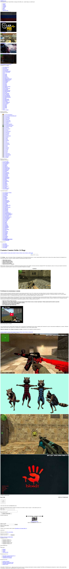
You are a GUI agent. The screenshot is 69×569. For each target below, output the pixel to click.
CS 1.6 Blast (5, 165)
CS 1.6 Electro (5, 194)
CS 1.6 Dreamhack (6, 178)
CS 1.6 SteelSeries (6, 181)
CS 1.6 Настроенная (6, 91)
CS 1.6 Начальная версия (7, 78)
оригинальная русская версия (5, 64)
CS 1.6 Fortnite (5, 193)
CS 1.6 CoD (5, 221)
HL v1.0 (4, 9)
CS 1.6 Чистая (5, 87)
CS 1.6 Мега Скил (6, 187)
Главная (4, 3)
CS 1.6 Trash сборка (6, 168)
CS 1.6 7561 (5, 73)
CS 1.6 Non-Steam (6, 93)
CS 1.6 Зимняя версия (7, 212)
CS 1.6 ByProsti (6, 142)
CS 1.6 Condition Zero (6, 205)
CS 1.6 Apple (5, 82)
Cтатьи (4, 551)
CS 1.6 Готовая (5, 89)
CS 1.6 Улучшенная (6, 95)
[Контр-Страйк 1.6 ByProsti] (34, 453)
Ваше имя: (2, 508)
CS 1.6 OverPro (5, 175)
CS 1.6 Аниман (6, 133)
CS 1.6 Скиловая (6, 172)
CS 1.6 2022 (5, 106)
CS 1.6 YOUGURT (7, 120)
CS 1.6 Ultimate (5, 225)
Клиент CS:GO (5, 564)
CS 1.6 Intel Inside (6, 99)
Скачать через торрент (12, 252)
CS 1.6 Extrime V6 (6, 173)
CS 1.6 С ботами (6, 69)
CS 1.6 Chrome (5, 231)
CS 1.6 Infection (5, 163)
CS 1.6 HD (4, 98)
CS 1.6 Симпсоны (6, 218)
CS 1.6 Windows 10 (6, 80)
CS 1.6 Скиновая (6, 215)
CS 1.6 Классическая (6, 90)
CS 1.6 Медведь (6, 132)
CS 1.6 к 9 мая (5, 195)
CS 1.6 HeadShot (6, 226)
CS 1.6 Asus (5, 185)
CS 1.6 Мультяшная (6, 217)
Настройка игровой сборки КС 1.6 (9, 555)
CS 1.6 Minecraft (5, 227)
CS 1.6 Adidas (5, 233)
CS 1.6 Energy (5, 238)
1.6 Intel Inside (2, 43)
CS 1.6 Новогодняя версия (7, 213)
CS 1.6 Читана (6, 127)
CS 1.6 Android (5, 81)
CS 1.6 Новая (5, 101)
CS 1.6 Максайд (6, 119)
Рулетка (4, 550)
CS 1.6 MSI (5, 182)
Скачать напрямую (3, 252)
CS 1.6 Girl (5, 230)
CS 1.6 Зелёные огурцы (8, 126)
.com (3, 0)
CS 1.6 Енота (6, 129)
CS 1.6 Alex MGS (7, 118)
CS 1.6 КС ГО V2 (6, 77)
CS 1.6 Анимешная (6, 201)
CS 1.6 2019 (5, 84)
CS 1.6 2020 (5, 74)
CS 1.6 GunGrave (7, 144)
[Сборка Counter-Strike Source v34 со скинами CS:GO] (34, 373)
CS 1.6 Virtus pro (6, 245)
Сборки (4, 4)
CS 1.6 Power (5, 223)
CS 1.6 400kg (6, 157)
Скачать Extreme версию (4, 53)
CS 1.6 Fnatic (5, 246)
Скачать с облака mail (29, 252)
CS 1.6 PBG (5, 222)
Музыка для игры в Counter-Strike (6, 536)
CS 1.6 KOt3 (6, 139)
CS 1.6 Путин (5, 220)
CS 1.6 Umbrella (5, 202)
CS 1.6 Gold (5, 235)
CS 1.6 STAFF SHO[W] (8, 124)
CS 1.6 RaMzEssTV (7, 121)
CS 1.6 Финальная (6, 100)
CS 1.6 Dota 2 (5, 197)
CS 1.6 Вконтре (5, 209)
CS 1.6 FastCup (5, 174)
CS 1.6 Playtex (5, 232)
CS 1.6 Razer (5, 183)
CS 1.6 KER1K (6, 140)
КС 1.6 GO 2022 (10, 532)
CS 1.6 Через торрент (6, 86)
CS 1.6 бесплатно (6, 67)
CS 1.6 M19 (5, 247)
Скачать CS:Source (6, 561)
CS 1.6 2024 (5, 68)
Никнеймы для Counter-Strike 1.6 (21, 528)
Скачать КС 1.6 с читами (7, 557)
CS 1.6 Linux (5, 164)
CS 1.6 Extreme (5, 236)
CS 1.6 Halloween (6, 200)
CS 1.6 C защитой (6, 94)
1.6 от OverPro (3, 32)
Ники (4, 8)
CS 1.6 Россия (5, 166)
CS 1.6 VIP (5, 199)
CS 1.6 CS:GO (5, 76)
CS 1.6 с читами (5, 109)
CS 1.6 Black (5, 234)
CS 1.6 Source (5, 224)
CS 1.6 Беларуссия (6, 167)
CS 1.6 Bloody (5, 184)
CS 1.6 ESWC (5, 180)
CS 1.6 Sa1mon (6, 147)
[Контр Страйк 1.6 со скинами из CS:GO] (34, 494)
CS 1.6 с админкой (6, 162)
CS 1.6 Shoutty (6, 122)
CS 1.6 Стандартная (6, 88)
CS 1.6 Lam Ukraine (7, 135)
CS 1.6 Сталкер (5, 219)
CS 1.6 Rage (5, 171)
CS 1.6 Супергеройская (7, 214)
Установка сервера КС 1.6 (7, 556)
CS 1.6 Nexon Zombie (6, 207)
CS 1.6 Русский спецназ (7, 216)
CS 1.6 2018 (5, 75)
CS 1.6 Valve (5, 85)
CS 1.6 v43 (4, 83)
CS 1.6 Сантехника (7, 131)
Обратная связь (5, 10)
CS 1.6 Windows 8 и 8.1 (7, 79)
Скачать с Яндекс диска (20, 252)
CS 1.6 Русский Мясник (8, 114)
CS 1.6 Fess (6, 146)
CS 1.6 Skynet (5, 204)
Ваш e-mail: (2, 509)
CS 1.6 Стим (5, 92)
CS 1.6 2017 (5, 104)
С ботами (4, 5)
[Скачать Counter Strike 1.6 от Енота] (34, 413)
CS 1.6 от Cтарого (7, 128)
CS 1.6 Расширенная (6, 96)
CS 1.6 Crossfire (5, 188)
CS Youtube (5, 196)
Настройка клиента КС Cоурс (8, 562)
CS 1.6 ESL (5, 179)
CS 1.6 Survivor (5, 208)
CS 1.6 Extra (5, 203)
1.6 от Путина (3, 21)
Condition (4, 6)
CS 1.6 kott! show (7, 153)
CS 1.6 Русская (5, 70)
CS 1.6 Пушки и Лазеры (7, 192)
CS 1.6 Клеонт (6, 134)
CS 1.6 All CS (5, 228)
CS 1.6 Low (6, 145)
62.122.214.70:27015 (34, 521)
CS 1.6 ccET (6, 150)
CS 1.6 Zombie (5, 206)
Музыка (4, 549)
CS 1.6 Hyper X (5, 176)
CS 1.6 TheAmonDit (7, 154)
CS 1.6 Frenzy (6, 148)
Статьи (4, 7)
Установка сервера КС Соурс (8, 563)
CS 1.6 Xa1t (6, 151)
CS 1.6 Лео (6, 152)
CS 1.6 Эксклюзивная (7, 97)
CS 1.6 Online (5, 237)
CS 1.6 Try (5, 141)
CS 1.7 (4, 108)
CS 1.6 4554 (5, 107)
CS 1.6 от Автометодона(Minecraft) (10, 115)
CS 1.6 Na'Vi (5, 244)
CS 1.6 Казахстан (6, 169)
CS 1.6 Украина (5, 170)
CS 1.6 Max (6, 138)
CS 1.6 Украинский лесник (8, 125)
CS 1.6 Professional (6, 177)
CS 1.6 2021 (5, 105)
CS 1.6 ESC (5, 243)
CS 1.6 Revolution (6, 229)
